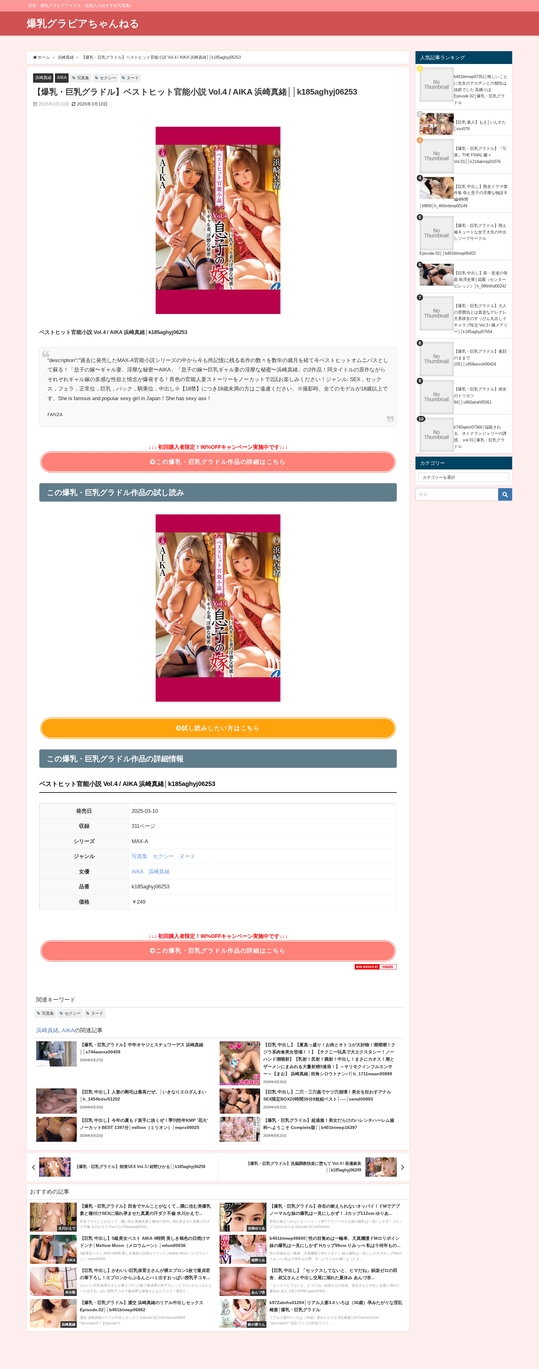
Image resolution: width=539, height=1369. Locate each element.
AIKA (62, 78)
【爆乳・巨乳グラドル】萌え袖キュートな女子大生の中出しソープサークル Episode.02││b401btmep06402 (463, 239)
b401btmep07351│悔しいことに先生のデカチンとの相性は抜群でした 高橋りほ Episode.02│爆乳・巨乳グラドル (480, 90)
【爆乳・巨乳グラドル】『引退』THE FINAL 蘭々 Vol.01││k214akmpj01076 (480, 154)
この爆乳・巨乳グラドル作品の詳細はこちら (221, 462)
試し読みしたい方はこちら (221, 728)
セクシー (108, 78)
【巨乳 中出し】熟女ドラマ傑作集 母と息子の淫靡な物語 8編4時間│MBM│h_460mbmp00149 (463, 196)
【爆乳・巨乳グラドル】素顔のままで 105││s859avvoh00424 (480, 357)
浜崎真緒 (43, 78)
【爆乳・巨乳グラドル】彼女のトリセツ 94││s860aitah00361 (480, 395)
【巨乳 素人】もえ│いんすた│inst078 (480, 125)
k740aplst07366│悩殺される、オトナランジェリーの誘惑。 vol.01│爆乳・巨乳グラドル (480, 437)
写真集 (83, 78)
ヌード (133, 78)
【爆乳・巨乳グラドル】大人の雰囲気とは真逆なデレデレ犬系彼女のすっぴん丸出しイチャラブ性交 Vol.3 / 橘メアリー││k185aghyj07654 (480, 319)
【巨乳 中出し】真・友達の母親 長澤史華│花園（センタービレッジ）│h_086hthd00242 (480, 279)
